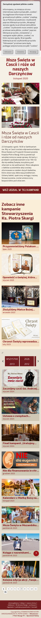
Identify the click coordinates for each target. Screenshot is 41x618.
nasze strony (31, 603)
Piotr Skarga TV (19, 616)
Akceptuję (33, 52)
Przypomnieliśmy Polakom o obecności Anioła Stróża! (20, 248)
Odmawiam (8, 52)
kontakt (34, 607)
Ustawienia (20, 52)
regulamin (10, 607)
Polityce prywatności (16, 20)
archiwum (32, 605)
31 (5, 592)
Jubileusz (11, 605)
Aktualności (34, 614)
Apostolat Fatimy (33, 616)
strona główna (13, 603)
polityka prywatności (23, 607)
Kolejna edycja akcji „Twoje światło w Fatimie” (19, 581)
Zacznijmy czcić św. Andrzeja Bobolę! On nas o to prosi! (20, 390)
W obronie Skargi (21, 605)
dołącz (22, 603)
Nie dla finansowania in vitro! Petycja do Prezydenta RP (21, 472)
